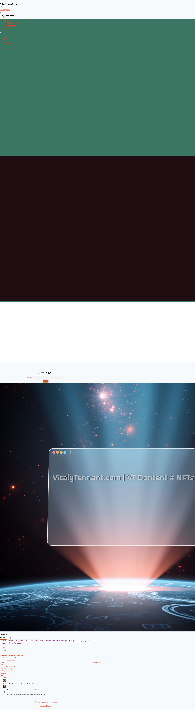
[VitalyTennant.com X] (2, 653)
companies (10, 641)
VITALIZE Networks (12, 655)
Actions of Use (17, 657)
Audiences (3, 674)
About (4, 17)
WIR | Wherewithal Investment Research (11, 672)
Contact (4, 28)
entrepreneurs (77, 641)
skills (8, 643)
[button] (5, 9)
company (21, 641)
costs (83, 641)
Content (4, 19)
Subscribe (5, 37)
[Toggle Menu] (0, 12)
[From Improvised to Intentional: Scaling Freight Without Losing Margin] (4, 687)
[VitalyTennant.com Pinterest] (3, 653)
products (53, 641)
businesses (3, 641)
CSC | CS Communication (7, 668)
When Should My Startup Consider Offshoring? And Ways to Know (20, 684)
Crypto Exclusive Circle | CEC (11, 23)
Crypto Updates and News (7, 670)
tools (71, 641)
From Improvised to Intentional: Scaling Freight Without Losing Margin (21, 689)
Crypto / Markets (20, 655)
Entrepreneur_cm (3, 655)
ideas (67, 641)
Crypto (4, 20)
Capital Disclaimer (10, 657)
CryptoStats (8, 22)
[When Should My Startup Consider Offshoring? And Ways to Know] (4, 682)
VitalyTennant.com (11, 660)
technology (42, 641)
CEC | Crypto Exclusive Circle (8, 666)
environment (18, 643)
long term (88, 641)
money (36, 641)
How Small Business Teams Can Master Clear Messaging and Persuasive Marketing (24, 694)
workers (31, 641)
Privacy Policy (2, 657)
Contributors (4, 677)
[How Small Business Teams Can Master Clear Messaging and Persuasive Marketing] (4, 693)
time (16, 641)
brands (62, 641)
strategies (3, 643)
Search (4, 29)
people (26, 641)
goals (58, 641)
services (48, 641)
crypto (12, 643)
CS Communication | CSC (11, 26)
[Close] (0, 32)
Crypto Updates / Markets (11, 25)
